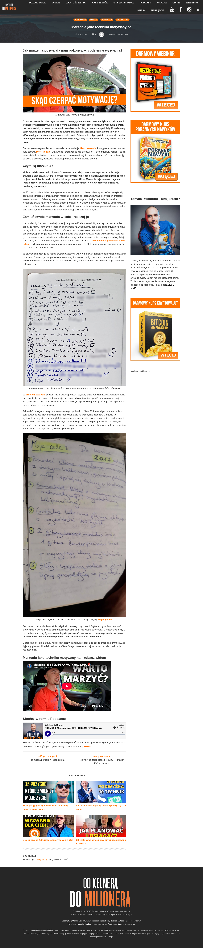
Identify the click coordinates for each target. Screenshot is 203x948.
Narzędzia (157, 10)
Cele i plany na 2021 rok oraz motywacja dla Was (48, 840)
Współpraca (112, 924)
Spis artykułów (123, 2)
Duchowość (80, 20)
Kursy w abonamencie (126, 924)
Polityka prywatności (76, 924)
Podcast (145, 2)
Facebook (128, 921)
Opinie (176, 2)
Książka (162, 2)
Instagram (137, 921)
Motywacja (107, 20)
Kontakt (88, 924)
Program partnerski (99, 924)
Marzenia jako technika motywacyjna (101, 27)
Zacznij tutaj (37, 2)
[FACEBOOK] (180, 10)
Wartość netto (76, 2)
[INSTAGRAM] (189, 10)
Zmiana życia (122, 20)
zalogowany (41, 859)
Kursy (141, 10)
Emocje (93, 20)
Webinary (192, 2)
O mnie (56, 2)
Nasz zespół (100, 2)
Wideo (121, 921)
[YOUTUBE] (172, 10)
